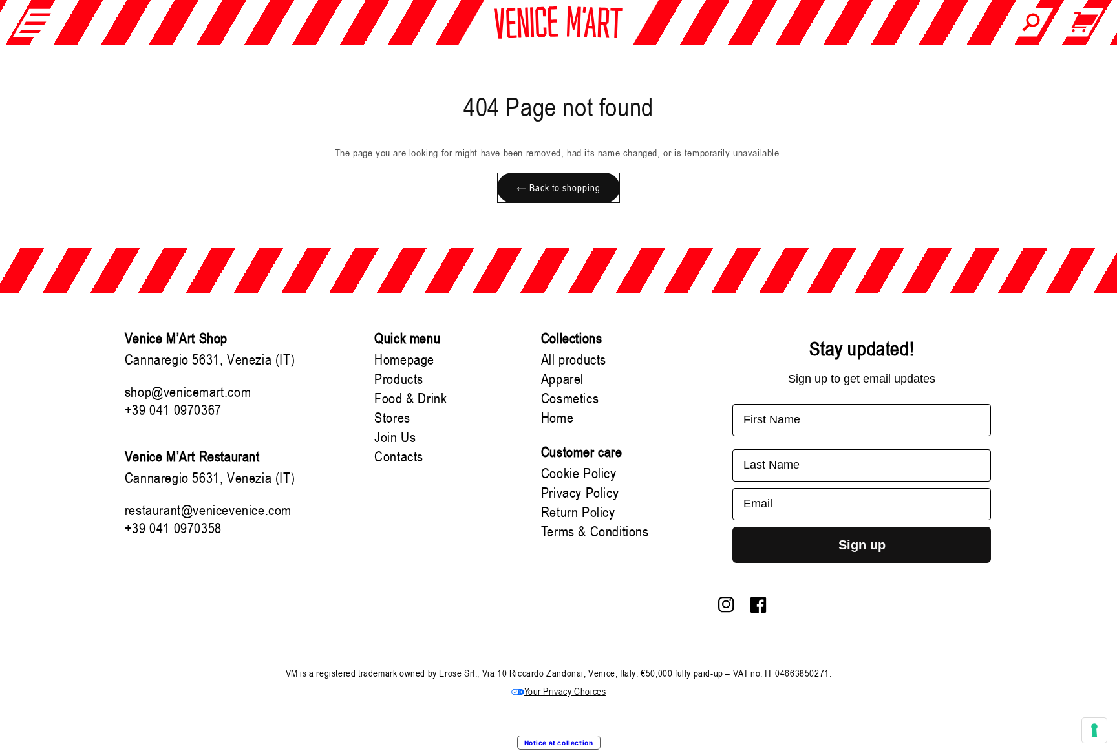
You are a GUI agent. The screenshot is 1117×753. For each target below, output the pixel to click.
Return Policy (578, 512)
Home (557, 417)
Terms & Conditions (595, 531)
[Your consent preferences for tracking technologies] (1094, 730)
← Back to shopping (558, 187)
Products (398, 378)
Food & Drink (410, 398)
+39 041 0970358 (173, 528)
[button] (35, 22)
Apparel (562, 378)
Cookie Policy (579, 473)
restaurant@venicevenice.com (208, 510)
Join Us (395, 437)
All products (573, 359)
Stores (392, 417)
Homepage (404, 359)
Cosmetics (570, 398)
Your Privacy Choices (565, 690)
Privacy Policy (580, 492)
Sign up (862, 545)
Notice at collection (558, 743)
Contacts (398, 456)
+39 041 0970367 (173, 409)
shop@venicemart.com (188, 391)
